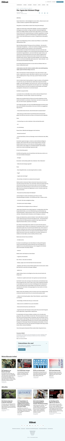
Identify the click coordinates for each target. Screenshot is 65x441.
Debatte (3, 399)
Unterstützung (50, 428)
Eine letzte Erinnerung (54, 370)
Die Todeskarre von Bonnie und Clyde (6, 371)
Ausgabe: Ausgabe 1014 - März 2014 (26, 8)
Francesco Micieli (20, 12)
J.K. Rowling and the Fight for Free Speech (54, 401)
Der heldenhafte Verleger (23, 370)
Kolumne (34, 399)
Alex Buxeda (59, 413)
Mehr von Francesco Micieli (22, 338)
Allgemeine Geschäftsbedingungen (32, 428)
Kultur (18, 8)
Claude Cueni (4, 381)
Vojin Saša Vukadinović (21, 375)
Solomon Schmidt (52, 413)
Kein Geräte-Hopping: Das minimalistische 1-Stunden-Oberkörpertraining (40, 402)
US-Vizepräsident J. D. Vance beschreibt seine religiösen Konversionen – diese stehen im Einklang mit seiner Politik (23, 403)
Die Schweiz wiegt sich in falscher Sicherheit (7, 401)
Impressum (23, 428)
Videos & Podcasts (52, 399)
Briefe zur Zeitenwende (39, 370)
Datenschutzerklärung (43, 428)
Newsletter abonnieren (16, 428)
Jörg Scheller (35, 413)
